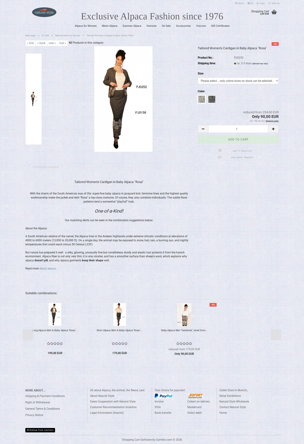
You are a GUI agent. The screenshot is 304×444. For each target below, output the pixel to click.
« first (30, 43)
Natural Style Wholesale (234, 401)
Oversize (152, 25)
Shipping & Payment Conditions (45, 396)
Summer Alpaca (132, 25)
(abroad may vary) (260, 63)
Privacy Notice (34, 415)
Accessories (183, 25)
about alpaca (47, 268)
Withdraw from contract (40, 430)
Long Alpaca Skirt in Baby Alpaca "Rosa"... (55, 330)
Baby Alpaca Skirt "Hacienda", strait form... (184, 330)
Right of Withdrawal (37, 402)
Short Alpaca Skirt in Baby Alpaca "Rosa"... (119, 330)
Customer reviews (46, 167)
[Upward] (294, 439)
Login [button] (261, 3)
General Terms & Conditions (42, 408)
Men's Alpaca (109, 25)
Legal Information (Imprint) (107, 412)
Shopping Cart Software (137, 439)
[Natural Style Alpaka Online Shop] (44, 12)
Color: (201, 91)
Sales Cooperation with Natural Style (112, 401)
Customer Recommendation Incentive (113, 407)
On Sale (166, 25)
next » (52, 43)
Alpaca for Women (86, 25)
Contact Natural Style (232, 407)
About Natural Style (102, 396)
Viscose (201, 25)
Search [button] (240, 3)
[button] (250, 2)
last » (62, 43)
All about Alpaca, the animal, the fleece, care (117, 390)
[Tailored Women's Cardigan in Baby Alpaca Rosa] (123, 98)
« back (41, 43)
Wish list (275, 3)
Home (223, 412)
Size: (201, 73)
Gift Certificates (220, 25)
